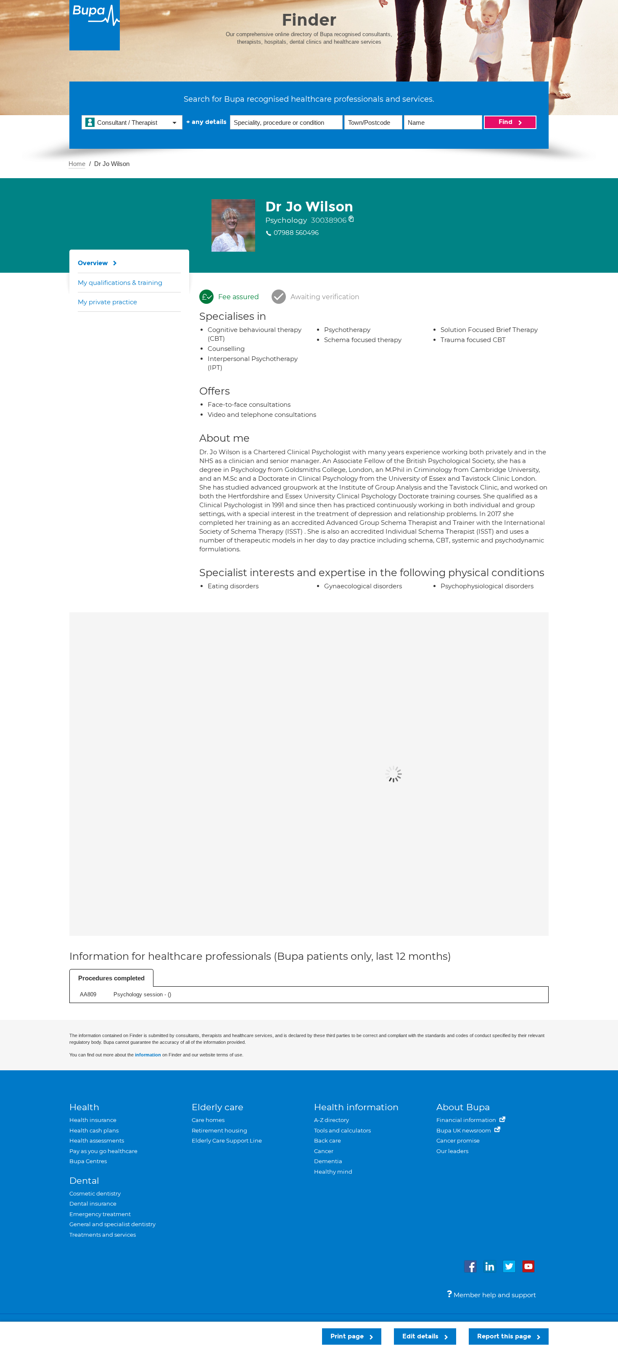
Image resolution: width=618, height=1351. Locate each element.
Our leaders (452, 1151)
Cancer (323, 1151)
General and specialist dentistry (112, 1224)
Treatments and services (102, 1234)
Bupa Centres (88, 1161)
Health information (356, 1107)
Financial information (466, 1120)
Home (77, 163)
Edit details (421, 1336)
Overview (93, 263)
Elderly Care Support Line (227, 1140)
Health (84, 1107)
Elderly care (217, 1107)
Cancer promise (458, 1140)
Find (506, 122)
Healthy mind (333, 1171)
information (148, 1054)
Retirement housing (219, 1130)
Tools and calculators (342, 1130)
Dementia (328, 1161)
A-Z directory (331, 1120)
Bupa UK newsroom (464, 1130)
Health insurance (92, 1120)
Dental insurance (92, 1203)
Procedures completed (111, 978)
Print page (347, 1336)
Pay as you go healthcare (103, 1151)
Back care (327, 1140)
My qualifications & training (120, 283)
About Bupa (463, 1107)
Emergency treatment (100, 1214)
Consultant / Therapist (127, 122)
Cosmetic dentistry (95, 1193)
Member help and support (494, 1295)
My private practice (107, 302)
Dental (84, 1180)
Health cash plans (94, 1130)
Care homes (208, 1120)
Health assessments (96, 1140)
